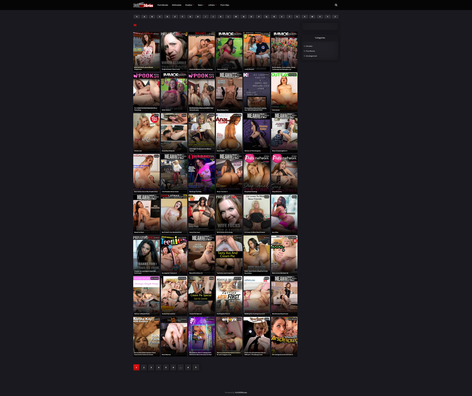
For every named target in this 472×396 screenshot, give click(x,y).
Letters (211, 5)
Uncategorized (311, 56)
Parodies (309, 46)
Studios (188, 5)
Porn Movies (163, 5)
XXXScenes (176, 5)
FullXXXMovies (241, 392)
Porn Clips (225, 5)
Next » (195, 367)
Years (200, 5)
